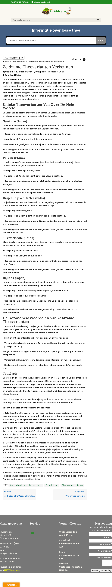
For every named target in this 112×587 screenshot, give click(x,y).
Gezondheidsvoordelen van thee (25, 485)
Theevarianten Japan (72, 485)
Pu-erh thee (52, 485)
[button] (79, 59)
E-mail (108, 537)
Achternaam (105, 551)
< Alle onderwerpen (14, 57)
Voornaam (106, 544)
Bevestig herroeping (101, 570)
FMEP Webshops (12, 570)
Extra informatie (104, 557)
